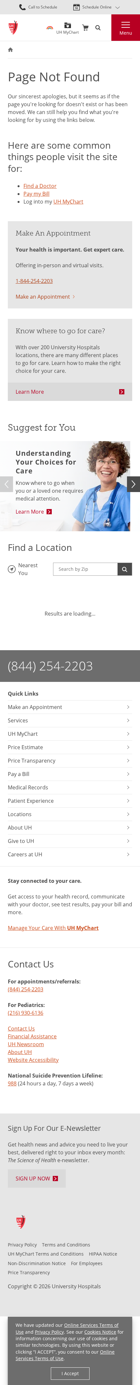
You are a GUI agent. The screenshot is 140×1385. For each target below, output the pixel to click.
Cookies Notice (100, 1332)
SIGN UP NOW (33, 1178)
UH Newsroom (26, 1044)
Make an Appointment (43, 296)
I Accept (70, 1373)
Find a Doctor (40, 186)
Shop (85, 28)
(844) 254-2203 (50, 665)
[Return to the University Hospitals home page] (13, 28)
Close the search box (107, 27)
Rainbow (50, 28)
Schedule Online (97, 7)
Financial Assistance (32, 1036)
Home (10, 49)
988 (12, 1083)
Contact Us (21, 1028)
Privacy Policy (49, 1332)
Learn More (30, 391)
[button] (133, 484)
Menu (125, 33)
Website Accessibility (33, 1059)
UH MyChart (67, 29)
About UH (20, 1052)
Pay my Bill (36, 193)
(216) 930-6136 (25, 1012)
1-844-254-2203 (34, 281)
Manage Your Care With (53, 928)
